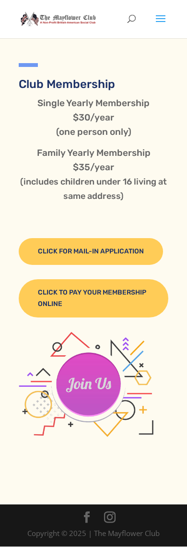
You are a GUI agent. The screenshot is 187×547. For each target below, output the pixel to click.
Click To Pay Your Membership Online (92, 298)
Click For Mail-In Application (91, 251)
